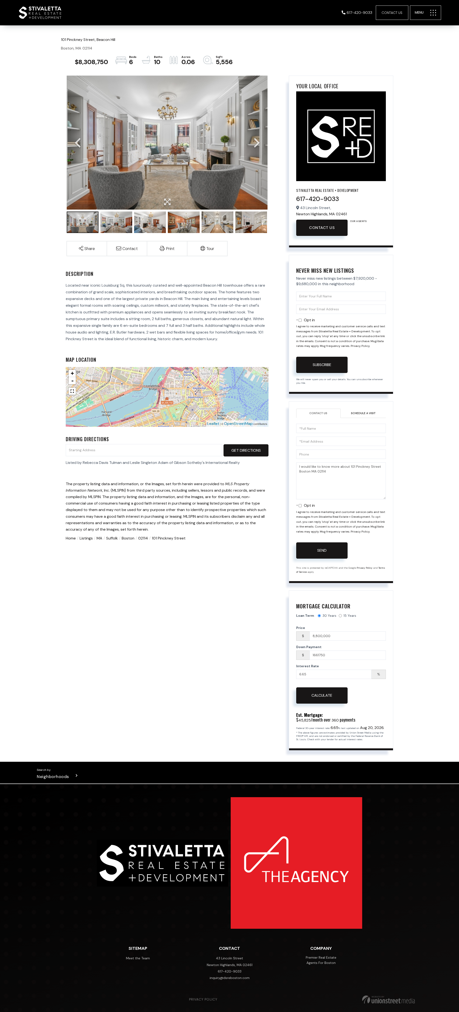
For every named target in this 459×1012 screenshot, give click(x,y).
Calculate (321, 695)
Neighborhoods (53, 776)
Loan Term (305, 615)
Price (300, 628)
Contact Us (392, 12)
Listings (86, 538)
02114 (143, 538)
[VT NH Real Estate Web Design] (388, 999)
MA (99, 538)
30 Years (329, 615)
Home (71, 538)
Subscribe (322, 364)
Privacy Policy (360, 346)
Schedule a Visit (363, 413)
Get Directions (246, 450)
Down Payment (309, 647)
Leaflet (213, 423)
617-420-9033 (359, 12)
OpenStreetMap (238, 423)
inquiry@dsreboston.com (230, 978)
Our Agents (358, 221)
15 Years (350, 615)
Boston (128, 538)
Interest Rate (307, 666)
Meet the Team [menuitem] (138, 958)
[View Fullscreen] (72, 391)
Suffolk (112, 538)
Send (322, 550)
